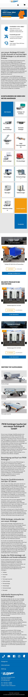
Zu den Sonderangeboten (14, 242)
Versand (17, 693)
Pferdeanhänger (6, 583)
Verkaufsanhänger (7, 588)
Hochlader (5, 574)
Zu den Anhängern (14, 326)
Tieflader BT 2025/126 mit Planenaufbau (14, 264)
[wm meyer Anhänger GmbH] (14, 1)
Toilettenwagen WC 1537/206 (14, 305)
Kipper (4, 576)
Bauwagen (5, 590)
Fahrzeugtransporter (7, 579)
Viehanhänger (6, 585)
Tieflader (5, 572)
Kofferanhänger (6, 581)
